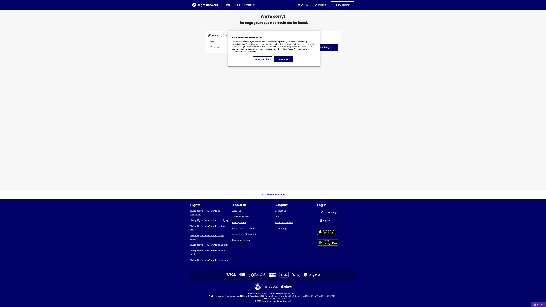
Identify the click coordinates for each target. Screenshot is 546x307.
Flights (227, 4)
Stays (237, 4)
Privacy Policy (239, 222)
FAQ (277, 216)
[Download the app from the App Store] (327, 232)
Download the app (241, 240)
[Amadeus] (271, 287)
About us (236, 210)
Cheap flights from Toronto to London (209, 260)
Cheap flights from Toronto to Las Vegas (207, 237)
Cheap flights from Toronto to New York (207, 228)
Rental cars (250, 4)
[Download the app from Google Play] (327, 243)
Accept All (284, 59)
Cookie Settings (263, 59)
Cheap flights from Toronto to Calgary (209, 220)
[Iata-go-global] (258, 286)
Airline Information (284, 222)
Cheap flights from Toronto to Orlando (209, 244)
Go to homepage (275, 194)
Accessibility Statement (244, 234)
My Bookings (281, 228)
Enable (540, 304)
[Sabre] (286, 286)
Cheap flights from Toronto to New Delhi (207, 252)
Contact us (280, 210)
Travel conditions (240, 216)
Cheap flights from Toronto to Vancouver (205, 212)
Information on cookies (243, 228)
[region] (274, 49)
